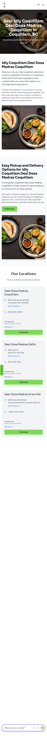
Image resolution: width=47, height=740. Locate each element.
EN (38, 5)
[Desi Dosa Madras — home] (4, 4)
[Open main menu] (43, 5)
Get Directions (13, 306)
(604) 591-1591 (14, 362)
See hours (8, 327)
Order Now (9, 209)
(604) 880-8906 (15, 312)
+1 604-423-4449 (16, 412)
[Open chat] (34, 728)
